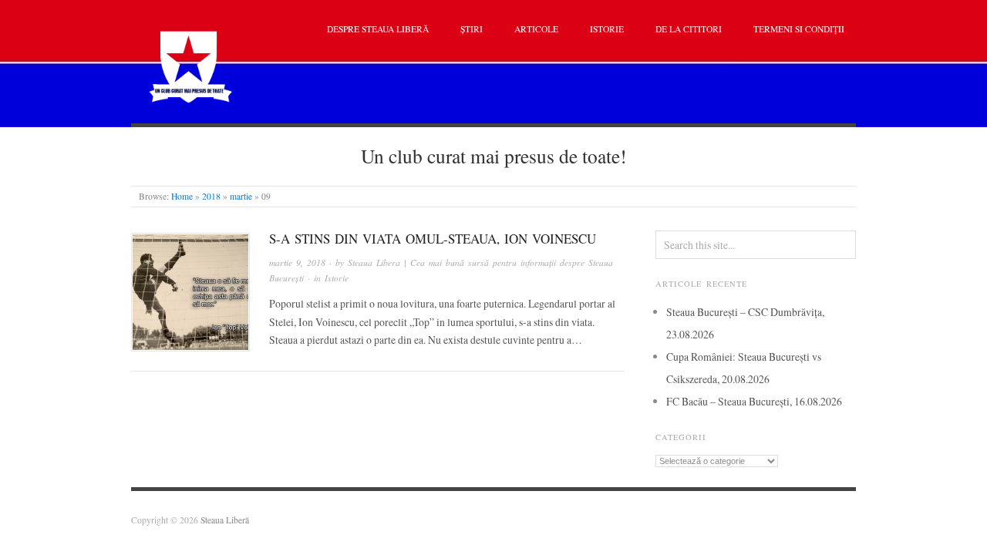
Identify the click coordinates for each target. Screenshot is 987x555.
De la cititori (688, 29)
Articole (536, 29)
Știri (471, 29)
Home (182, 196)
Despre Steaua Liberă (378, 29)
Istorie (607, 29)
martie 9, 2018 (297, 262)
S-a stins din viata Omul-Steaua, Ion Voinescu (432, 238)
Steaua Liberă (224, 520)
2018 (211, 196)
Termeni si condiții (798, 29)
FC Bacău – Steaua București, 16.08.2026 (754, 401)
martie (241, 196)
